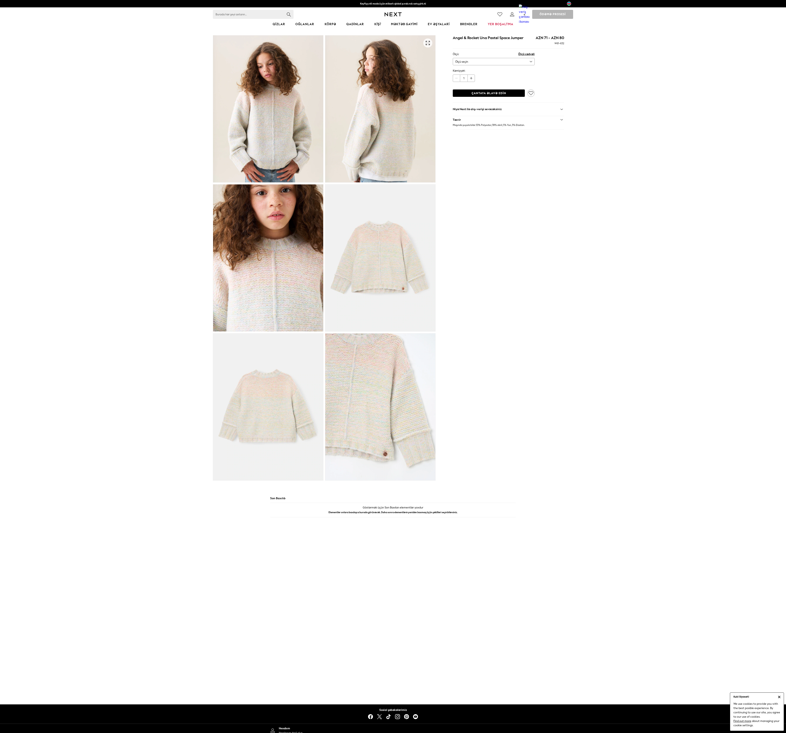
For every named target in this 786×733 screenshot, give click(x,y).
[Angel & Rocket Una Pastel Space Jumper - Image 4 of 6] (380, 257)
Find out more (742, 721)
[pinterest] (406, 716)
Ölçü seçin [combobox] (461, 61)
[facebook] (370, 716)
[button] (508, 119)
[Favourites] (499, 14)
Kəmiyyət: (459, 70)
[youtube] (415, 716)
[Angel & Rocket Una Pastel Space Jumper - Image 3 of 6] (268, 257)
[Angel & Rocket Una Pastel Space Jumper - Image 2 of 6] (380, 108)
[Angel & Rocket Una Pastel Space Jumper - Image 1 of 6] (268, 108)
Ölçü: (456, 54)
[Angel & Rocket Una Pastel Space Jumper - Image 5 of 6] (268, 406)
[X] (379, 716)
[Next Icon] (393, 14)
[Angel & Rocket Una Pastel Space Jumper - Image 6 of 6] (380, 406)
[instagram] (397, 716)
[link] (512, 14)
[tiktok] (388, 716)
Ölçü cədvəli (526, 54)
